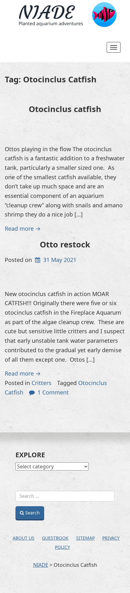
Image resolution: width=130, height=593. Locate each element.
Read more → (23, 228)
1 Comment (53, 392)
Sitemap (85, 538)
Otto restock (65, 244)
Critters (41, 383)
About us (23, 538)
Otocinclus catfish (65, 109)
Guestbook (55, 538)
